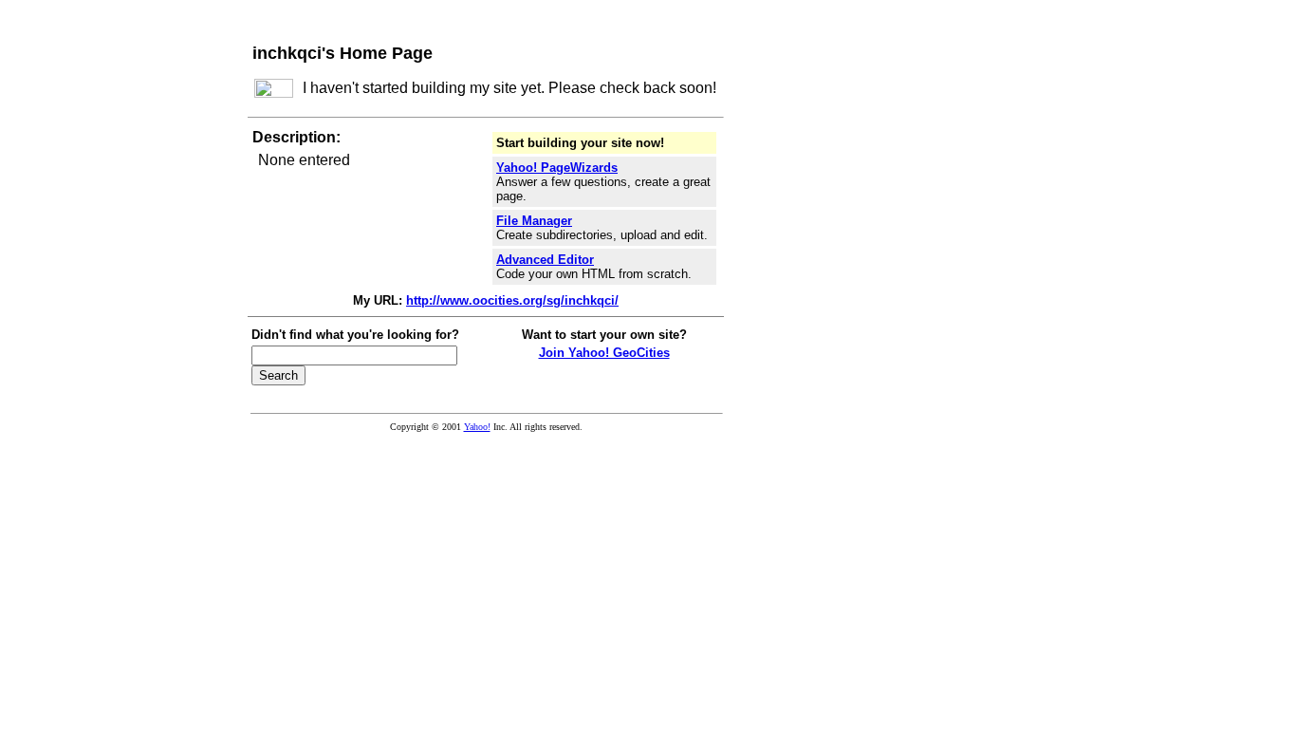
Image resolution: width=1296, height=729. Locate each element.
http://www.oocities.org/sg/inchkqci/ (512, 300)
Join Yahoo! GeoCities (604, 353)
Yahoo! (477, 426)
